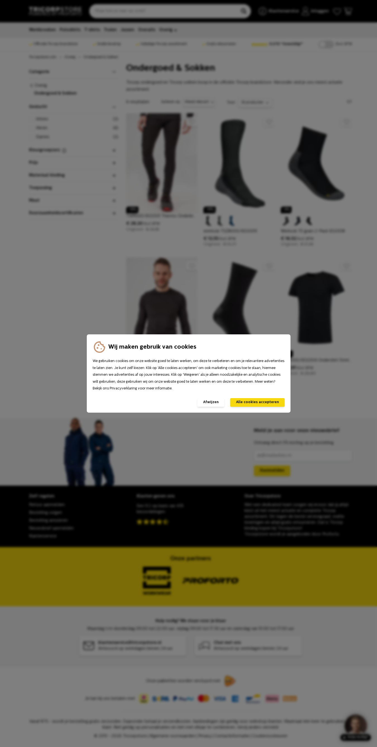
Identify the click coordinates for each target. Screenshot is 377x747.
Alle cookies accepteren (257, 402)
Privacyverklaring (123, 388)
